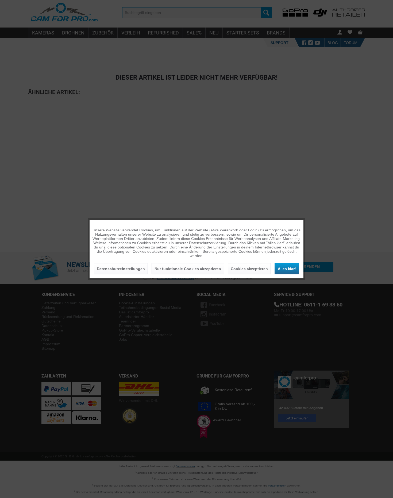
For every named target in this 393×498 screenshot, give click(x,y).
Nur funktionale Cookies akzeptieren (188, 269)
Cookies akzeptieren (249, 269)
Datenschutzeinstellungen (121, 269)
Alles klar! (287, 269)
